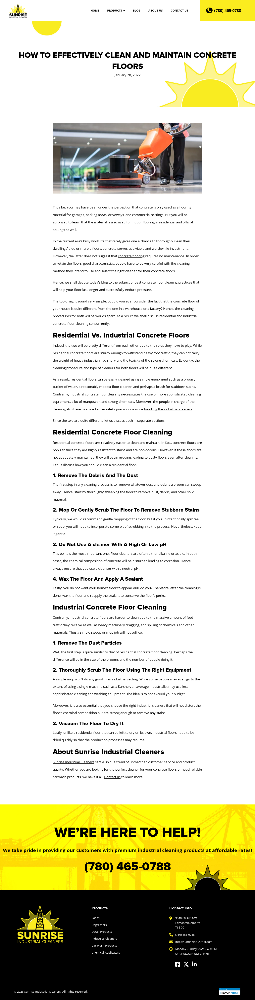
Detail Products (102, 931)
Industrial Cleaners (104, 938)
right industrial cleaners (147, 705)
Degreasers (99, 925)
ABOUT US (155, 10)
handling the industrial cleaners (168, 409)
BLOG (136, 10)
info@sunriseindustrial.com (193, 942)
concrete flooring (131, 256)
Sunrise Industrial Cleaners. (43, 991)
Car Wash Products (104, 945)
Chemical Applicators (106, 952)
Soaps (96, 918)
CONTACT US (179, 10)
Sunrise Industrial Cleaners (73, 762)
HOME (95, 10)
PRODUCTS (115, 10)
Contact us (112, 777)
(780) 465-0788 (227, 10)
